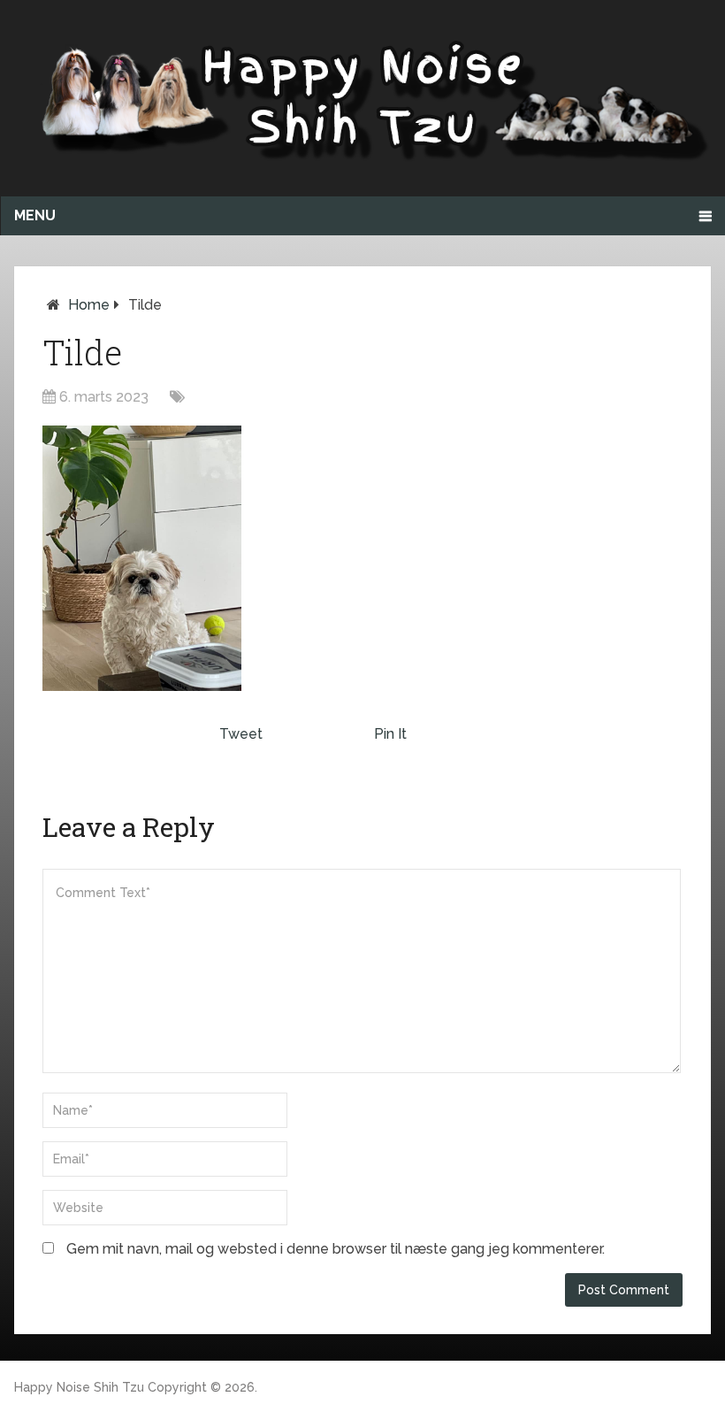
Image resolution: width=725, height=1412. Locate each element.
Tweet (241, 733)
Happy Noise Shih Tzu (79, 1387)
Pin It (390, 733)
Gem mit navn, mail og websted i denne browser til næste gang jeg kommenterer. (335, 1248)
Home (89, 304)
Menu (35, 215)
